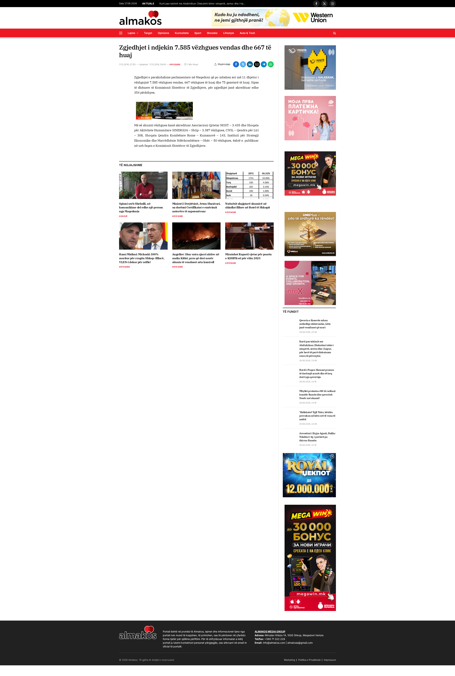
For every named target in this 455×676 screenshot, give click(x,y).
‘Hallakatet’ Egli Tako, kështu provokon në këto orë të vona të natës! (317, 416)
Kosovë (123, 216)
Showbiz (212, 32)
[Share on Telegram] (264, 64)
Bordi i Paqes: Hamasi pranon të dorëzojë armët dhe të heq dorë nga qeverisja (316, 373)
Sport (197, 32)
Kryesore (175, 64)
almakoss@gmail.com (300, 642)
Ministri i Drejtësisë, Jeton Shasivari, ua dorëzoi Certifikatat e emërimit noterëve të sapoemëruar (196, 207)
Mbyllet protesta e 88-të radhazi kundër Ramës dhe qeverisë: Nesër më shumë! (317, 394)
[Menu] (120, 33)
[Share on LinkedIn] (250, 64)
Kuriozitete (182, 32)
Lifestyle (228, 32)
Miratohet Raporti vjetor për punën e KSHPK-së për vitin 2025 (248, 256)
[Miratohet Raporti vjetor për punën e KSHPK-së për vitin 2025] (249, 236)
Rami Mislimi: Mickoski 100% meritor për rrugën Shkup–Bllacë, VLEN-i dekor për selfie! (141, 258)
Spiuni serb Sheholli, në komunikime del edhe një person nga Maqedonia (141, 207)
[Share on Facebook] (236, 64)
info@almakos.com (274, 642)
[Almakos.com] (140, 18)
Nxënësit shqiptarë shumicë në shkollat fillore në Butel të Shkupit (247, 205)
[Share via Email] (257, 64)
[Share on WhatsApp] (271, 64)
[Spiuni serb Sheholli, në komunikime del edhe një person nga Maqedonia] (143, 185)
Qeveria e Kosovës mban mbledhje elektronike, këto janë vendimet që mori (315, 324)
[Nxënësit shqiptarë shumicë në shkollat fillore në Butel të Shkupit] (249, 185)
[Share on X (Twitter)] (243, 64)
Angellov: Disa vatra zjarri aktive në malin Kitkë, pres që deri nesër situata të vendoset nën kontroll (195, 258)
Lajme (131, 32)
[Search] (334, 33)
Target (148, 32)
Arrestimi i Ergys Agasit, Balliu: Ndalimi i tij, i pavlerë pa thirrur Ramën (317, 437)
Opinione (163, 32)
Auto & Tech (247, 32)
